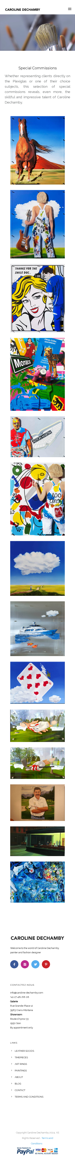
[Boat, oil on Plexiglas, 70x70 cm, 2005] (37, 628)
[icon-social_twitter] (36, 964)
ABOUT (19, 1077)
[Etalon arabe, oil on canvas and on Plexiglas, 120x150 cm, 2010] (37, 150)
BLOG (18, 1083)
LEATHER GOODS (24, 1051)
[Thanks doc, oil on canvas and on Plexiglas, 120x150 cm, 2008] (37, 298)
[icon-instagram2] (26, 964)
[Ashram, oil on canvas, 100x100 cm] (37, 568)
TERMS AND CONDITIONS (29, 1096)
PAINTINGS (21, 1070)
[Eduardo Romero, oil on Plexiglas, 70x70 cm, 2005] (37, 802)
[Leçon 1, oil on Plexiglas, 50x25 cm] (37, 763)
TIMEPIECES (21, 1057)
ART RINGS (21, 1064)
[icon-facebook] (15, 964)
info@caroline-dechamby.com (26, 992)
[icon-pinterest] (46, 964)
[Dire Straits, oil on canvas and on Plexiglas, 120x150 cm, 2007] (37, 224)
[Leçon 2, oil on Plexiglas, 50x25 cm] (37, 725)
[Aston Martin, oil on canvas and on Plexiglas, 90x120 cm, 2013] (37, 436)
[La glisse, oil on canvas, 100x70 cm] (37, 683)
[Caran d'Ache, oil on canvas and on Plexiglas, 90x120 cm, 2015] (37, 499)
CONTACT (20, 1090)
